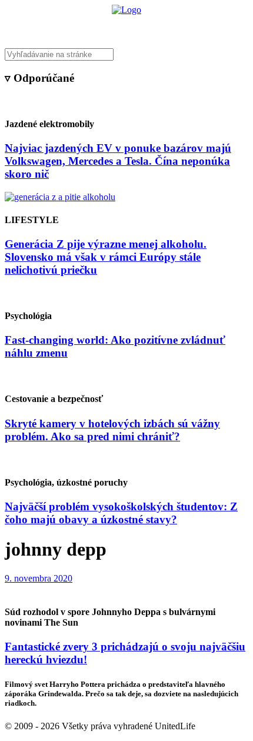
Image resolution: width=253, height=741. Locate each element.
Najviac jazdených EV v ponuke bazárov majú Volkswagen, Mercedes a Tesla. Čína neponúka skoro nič (118, 161)
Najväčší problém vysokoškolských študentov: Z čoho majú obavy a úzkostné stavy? (121, 513)
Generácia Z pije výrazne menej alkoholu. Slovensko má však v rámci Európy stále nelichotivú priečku (106, 257)
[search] (126, 54)
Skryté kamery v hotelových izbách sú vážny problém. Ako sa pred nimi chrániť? (112, 430)
